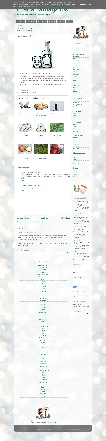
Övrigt (74, 177)
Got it (91, 4)
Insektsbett (76, 161)
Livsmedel (76, 146)
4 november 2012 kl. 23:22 (33, 172)
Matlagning (76, 148)
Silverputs (76, 74)
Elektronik (76, 87)
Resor (75, 129)
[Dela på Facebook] (26, 90)
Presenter (76, 124)
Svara (22, 180)
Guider (75, 172)
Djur (74, 118)
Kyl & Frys (76, 144)
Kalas (74, 142)
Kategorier (21, 21)
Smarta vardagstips (41, 9)
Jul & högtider (77, 122)
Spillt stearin (76, 251)
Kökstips (75, 72)
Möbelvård (76, 102)
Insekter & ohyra (77, 98)
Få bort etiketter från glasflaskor (78, 214)
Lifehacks (61, 21)
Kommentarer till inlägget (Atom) (35, 222)
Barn (74, 113)
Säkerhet (75, 131)
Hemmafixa (76, 93)
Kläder (75, 67)
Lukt (74, 100)
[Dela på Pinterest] (27, 90)
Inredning (75, 96)
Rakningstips (76, 240)
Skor (74, 76)
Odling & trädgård (78, 105)
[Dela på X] (24, 90)
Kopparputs (76, 69)
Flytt (74, 89)
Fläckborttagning (77, 63)
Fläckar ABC (31, 21)
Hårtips (75, 157)
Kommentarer (79, 297)
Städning (75, 78)
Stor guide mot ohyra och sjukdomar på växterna (80, 227)
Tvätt (74, 80)
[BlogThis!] (23, 90)
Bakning (75, 137)
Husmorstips (42, 21)
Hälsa (74, 159)
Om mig (69, 21)
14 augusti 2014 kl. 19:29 (33, 185)
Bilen (74, 115)
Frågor (75, 170)
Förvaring (75, 91)
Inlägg (77, 294)
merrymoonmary (64, 429)
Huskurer (52, 21)
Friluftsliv (75, 120)
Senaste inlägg (23, 218)
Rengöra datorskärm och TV (81, 201)
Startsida (44, 218)
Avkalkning (76, 56)
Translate (29, 30)
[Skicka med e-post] (21, 90)
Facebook (53, 422)
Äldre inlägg (65, 218)
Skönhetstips (76, 164)
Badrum (75, 58)
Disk (74, 60)
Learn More (83, 4)
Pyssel (75, 126)
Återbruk (75, 107)
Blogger (77, 429)
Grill (74, 139)
